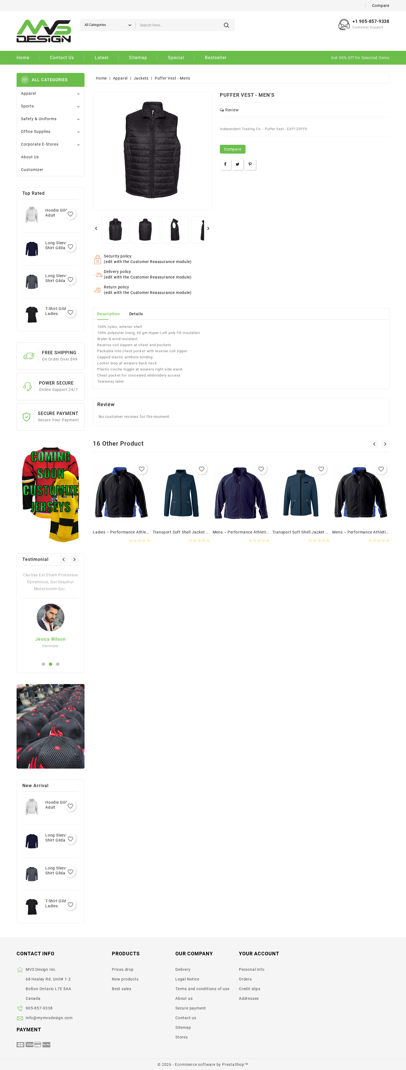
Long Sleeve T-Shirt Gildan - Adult (58, 281)
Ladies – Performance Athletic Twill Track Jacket (139, 532)
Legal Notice (187, 979)
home (23, 57)
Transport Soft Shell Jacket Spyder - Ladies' (194, 532)
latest (102, 57)
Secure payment (190, 1008)
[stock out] (104, 517)
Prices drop (123, 969)
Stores (181, 1037)
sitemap (138, 57)
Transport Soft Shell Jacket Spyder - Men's (312, 532)
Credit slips (249, 989)
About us (184, 998)
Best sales (121, 989)
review (232, 110)
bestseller (215, 57)
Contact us (185, 1018)
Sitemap (183, 1027)
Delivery (182, 969)
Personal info (251, 969)
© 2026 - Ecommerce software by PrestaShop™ (203, 1064)
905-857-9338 (39, 1008)
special (176, 57)
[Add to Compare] (138, 517)
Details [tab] (136, 314)
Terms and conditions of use (202, 989)
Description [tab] (108, 314)
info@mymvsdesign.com (49, 1018)
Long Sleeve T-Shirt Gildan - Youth (58, 248)
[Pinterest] (250, 164)
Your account (259, 953)
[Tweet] (238, 164)
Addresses (249, 998)
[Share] (225, 164)
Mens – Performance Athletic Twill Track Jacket (258, 532)
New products (125, 979)
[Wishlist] (127, 517)
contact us (62, 57)
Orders (245, 979)
